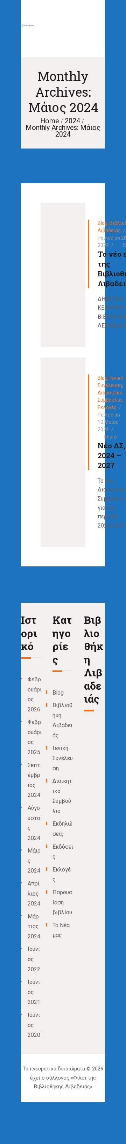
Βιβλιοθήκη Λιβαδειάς (93, 659)
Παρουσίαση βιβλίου (62, 902)
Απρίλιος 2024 (34, 893)
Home (49, 121)
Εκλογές (107, 407)
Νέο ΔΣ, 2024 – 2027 (111, 455)
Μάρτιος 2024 (34, 926)
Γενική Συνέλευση (62, 758)
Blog (102, 223)
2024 (72, 121)
